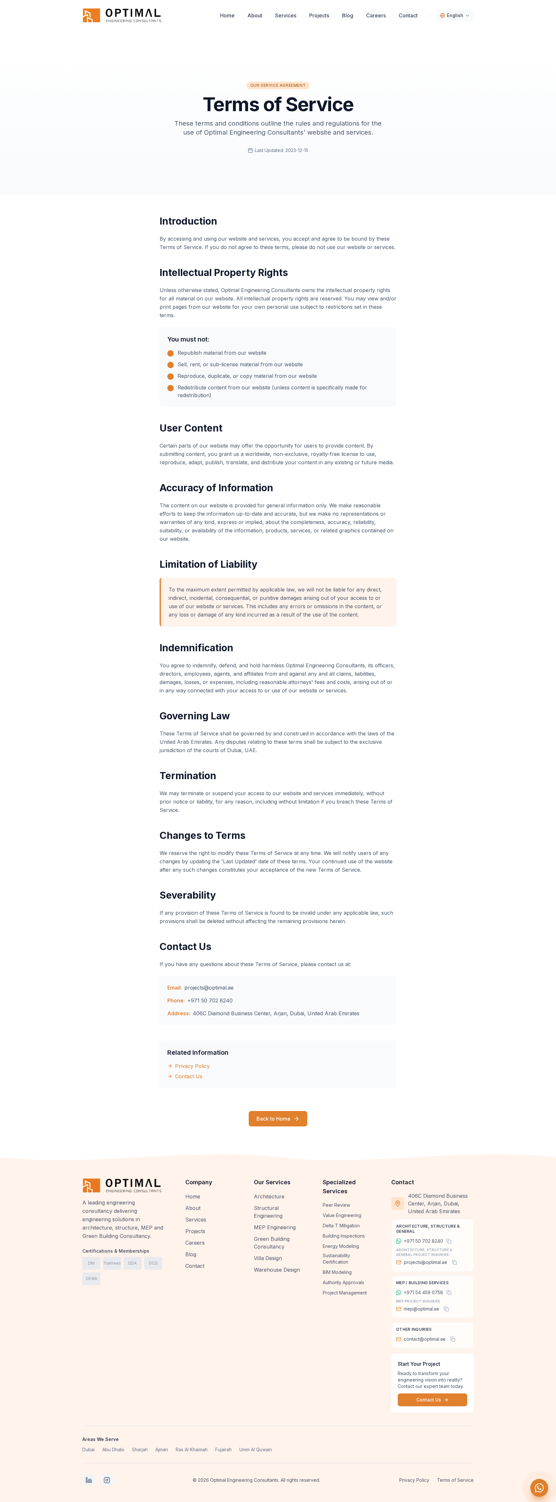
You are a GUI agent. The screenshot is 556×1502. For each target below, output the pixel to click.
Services (195, 1219)
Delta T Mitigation (341, 1225)
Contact (194, 1266)
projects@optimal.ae (209, 987)
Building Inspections (344, 1236)
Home (192, 1196)
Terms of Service (455, 1480)
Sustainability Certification (336, 1259)
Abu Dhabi (113, 1449)
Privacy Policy (192, 1066)
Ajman (161, 1449)
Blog (190, 1254)
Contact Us (188, 1076)
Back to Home (273, 1118)
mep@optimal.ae (421, 1308)
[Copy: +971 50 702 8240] (448, 1241)
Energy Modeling (341, 1246)
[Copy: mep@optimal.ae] (446, 1308)
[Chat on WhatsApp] (539, 1488)
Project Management (345, 1292)
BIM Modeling (337, 1272)
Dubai (88, 1449)
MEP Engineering (275, 1227)
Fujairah (223, 1449)
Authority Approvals (343, 1282)
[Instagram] (106, 1480)
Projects (195, 1231)
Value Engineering (342, 1215)
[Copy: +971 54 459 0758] (448, 1292)
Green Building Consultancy (272, 1243)
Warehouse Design (277, 1269)
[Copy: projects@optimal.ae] (454, 1262)
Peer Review (336, 1205)
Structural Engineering (268, 1212)
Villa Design (268, 1258)
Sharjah (140, 1449)
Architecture (269, 1196)
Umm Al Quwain (255, 1449)
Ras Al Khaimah (192, 1449)
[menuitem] (227, 15)
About (192, 1208)
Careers (195, 1243)
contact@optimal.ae (425, 1339)
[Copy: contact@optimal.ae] (452, 1339)
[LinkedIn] (88, 1480)
